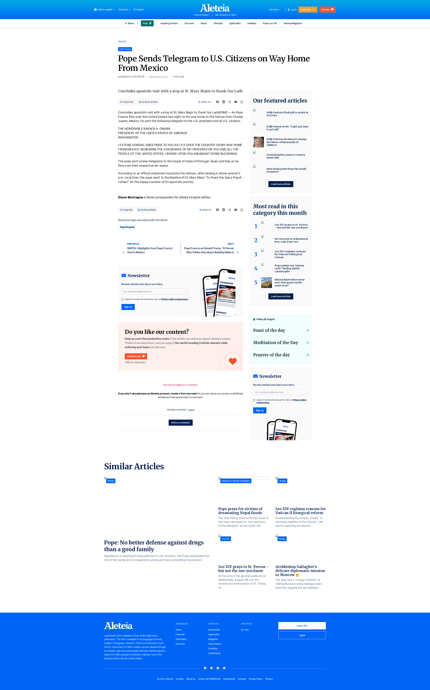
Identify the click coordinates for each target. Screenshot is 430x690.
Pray (145, 23)
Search (140, 9)
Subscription (214, 643)
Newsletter (214, 629)
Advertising (214, 653)
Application (214, 634)
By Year (245, 629)
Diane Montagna (158, 76)
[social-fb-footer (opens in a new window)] (211, 668)
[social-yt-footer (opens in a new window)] (205, 668)
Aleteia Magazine (293, 23)
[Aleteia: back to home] (215, 8)
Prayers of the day (271, 355)
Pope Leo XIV (270, 23)
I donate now (134, 356)
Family (111, 480)
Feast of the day (269, 330)
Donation (213, 648)
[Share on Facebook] (217, 102)
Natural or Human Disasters (236, 480)
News (204, 23)
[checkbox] (122, 300)
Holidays (251, 23)
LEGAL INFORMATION (209, 678)
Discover (189, 23)
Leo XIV (226, 538)
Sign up (128, 306)
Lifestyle (218, 23)
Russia (282, 538)
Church (122, 41)
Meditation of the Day (275, 342)
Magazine (213, 639)
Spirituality (235, 23)
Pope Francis (127, 227)
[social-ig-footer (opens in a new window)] (224, 668)
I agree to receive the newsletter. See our (156, 299)
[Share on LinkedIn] (223, 102)
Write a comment (180, 422)
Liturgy (282, 480)
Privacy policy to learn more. (174, 299)
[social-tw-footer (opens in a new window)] (218, 668)
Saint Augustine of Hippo (225, 15)
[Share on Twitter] (229, 102)
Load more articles (281, 184)
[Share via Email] (235, 102)
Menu (131, 23)
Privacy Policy (256, 678)
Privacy (269, 678)
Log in (293, 9)
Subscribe (305, 9)
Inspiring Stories (169, 23)
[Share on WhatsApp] (241, 102)
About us (190, 678)
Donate (326, 9)
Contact (242, 678)
